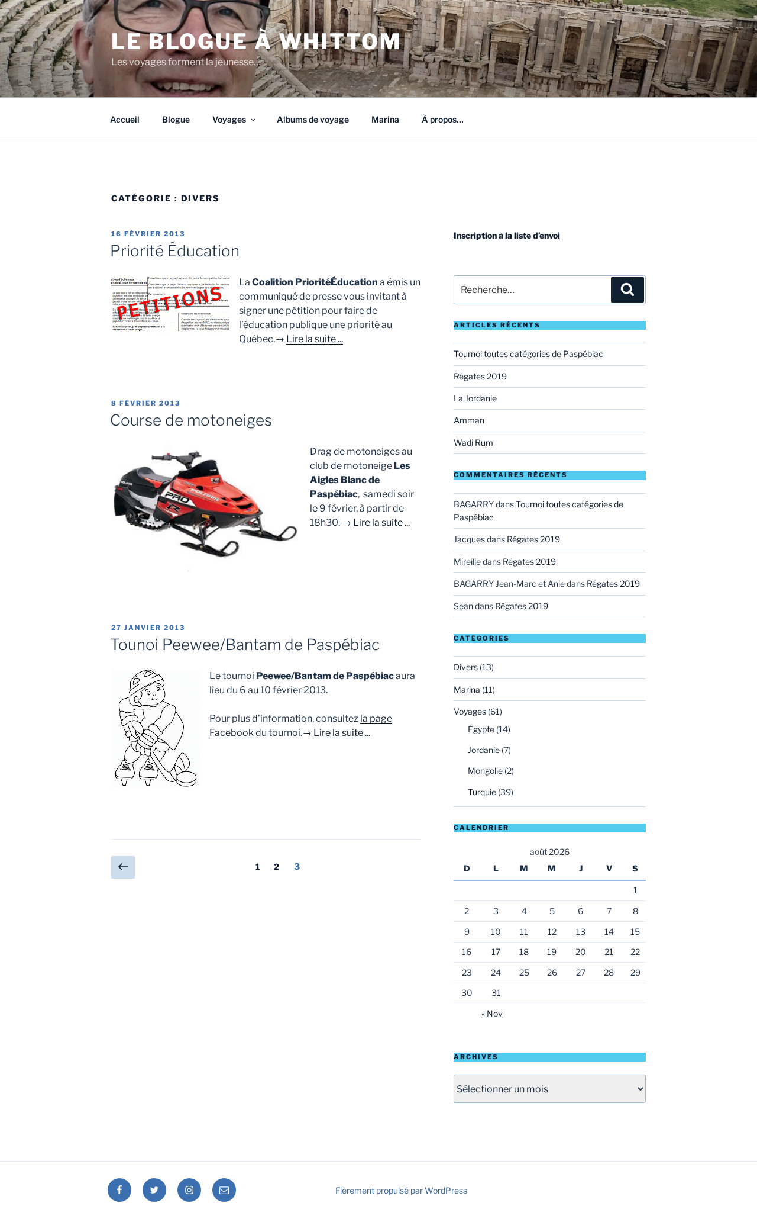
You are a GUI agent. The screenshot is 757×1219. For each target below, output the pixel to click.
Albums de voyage (313, 119)
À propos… (443, 119)
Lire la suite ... (314, 339)
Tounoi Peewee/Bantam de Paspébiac (245, 644)
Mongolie (485, 771)
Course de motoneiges (191, 420)
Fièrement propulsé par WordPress (401, 1190)
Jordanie (484, 750)
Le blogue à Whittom (256, 41)
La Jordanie (475, 398)
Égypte (481, 729)
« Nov (492, 1013)
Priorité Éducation (175, 251)
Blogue (176, 119)
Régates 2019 (480, 376)
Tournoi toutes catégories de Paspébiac (528, 354)
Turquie (482, 792)
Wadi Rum (473, 443)
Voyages (229, 119)
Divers (466, 667)
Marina (385, 119)
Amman (469, 420)
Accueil (125, 119)
